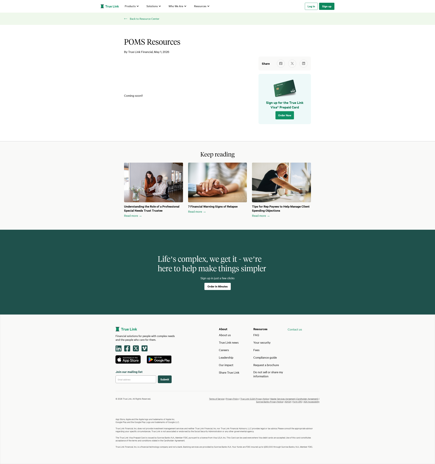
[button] (132, 6)
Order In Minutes (217, 286)
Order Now (284, 115)
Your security (262, 342)
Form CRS (297, 401)
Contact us (295, 329)
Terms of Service (216, 398)
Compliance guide (265, 357)
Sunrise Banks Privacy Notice (269, 401)
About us (225, 335)
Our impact (226, 365)
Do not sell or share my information (268, 374)
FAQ (256, 335)
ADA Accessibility (311, 401)
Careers (224, 350)
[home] (110, 6)
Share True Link (229, 372)
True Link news (229, 342)
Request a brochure (266, 365)
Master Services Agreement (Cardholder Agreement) (294, 398)
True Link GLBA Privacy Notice (254, 398)
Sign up (326, 6)
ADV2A (288, 401)
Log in (311, 6)
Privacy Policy (232, 398)
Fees (256, 350)
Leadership (226, 357)
